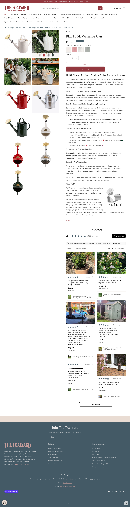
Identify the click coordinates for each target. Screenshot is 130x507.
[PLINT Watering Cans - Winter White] (68, 49)
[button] (14, 14)
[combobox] (69, 8)
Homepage (10, 28)
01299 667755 (67, 482)
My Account (96, 448)
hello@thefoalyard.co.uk (67, 486)
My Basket (95, 451)
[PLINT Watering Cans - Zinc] (81, 49)
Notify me (85, 69)
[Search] (100, 8)
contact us (69, 479)
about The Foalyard (22, 464)
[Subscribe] (79, 437)
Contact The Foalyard (55, 463)
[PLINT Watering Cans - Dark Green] (87, 49)
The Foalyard (67, 503)
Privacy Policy (52, 454)
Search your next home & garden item (104, 457)
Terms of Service (53, 457)
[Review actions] (92, 277)
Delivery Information (54, 448)
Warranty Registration (55, 460)
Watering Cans (50, 28)
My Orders (95, 454)
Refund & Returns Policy (55, 451)
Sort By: (110, 248)
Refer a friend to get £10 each (101, 463)
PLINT (68, 31)
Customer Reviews (98, 467)
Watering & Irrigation (36, 28)
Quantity (68, 54)
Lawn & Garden (21, 28)
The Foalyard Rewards (99, 460)
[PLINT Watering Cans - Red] (74, 49)
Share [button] (69, 220)
